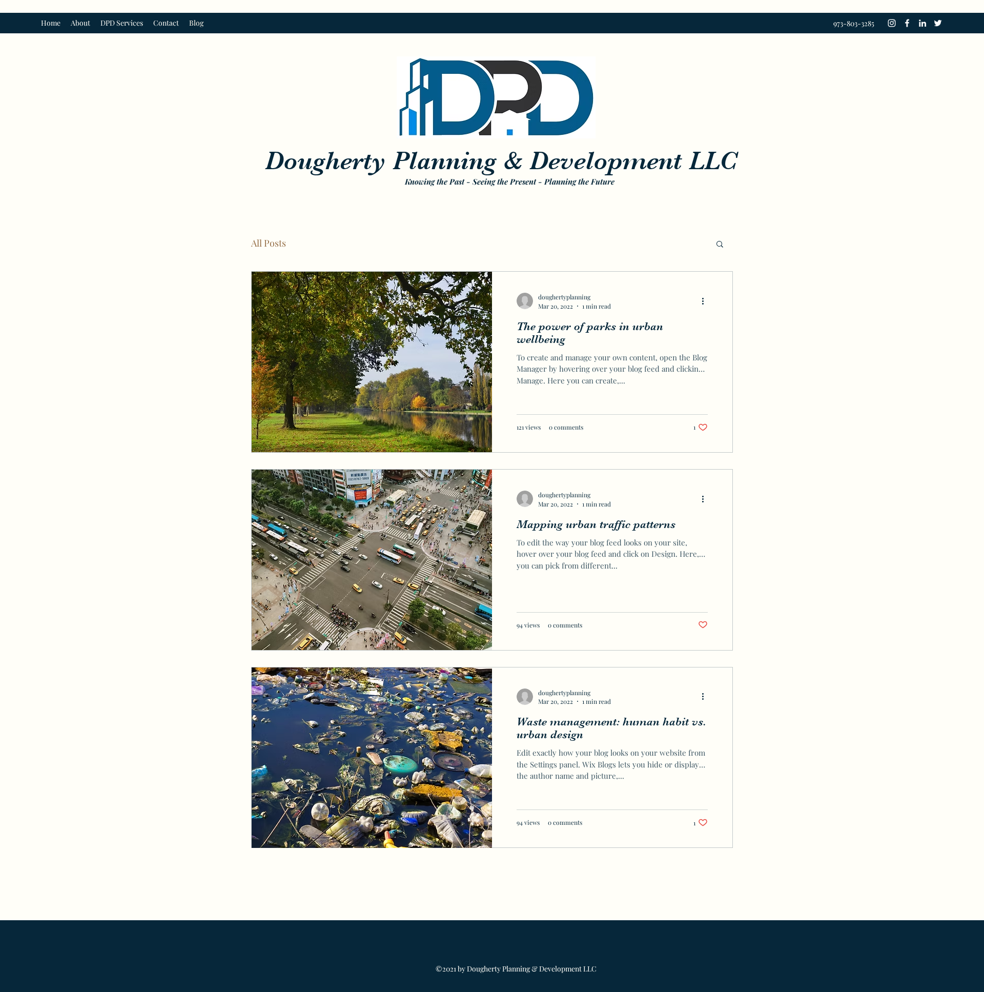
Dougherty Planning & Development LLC (501, 160)
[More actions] (706, 301)
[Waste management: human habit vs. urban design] (372, 757)
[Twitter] (938, 23)
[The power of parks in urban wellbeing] (372, 362)
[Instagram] (892, 23)
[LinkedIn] (922, 23)
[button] (720, 244)
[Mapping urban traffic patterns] (372, 560)
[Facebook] (907, 23)
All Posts (268, 243)
